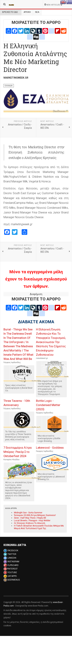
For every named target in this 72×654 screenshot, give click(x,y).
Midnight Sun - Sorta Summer (28, 512)
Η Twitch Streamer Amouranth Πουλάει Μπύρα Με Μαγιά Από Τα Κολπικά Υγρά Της (39, 527)
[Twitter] (21, 30)
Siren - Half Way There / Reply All (30, 518)
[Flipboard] (57, 30)
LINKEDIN (12, 558)
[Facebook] (14, 30)
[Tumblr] (39, 30)
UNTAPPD (12, 576)
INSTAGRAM (13, 561)
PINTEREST (12, 569)
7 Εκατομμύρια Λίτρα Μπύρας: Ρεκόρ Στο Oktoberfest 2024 (17, 452)
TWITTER (12, 554)
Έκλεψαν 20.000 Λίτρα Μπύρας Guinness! (35, 515)
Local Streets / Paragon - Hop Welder (32, 520)
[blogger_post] (51, 30)
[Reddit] (63, 30)
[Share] (8, 30)
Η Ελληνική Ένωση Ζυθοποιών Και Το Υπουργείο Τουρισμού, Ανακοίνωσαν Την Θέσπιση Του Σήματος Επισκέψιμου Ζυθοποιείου (51, 342)
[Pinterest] (45, 30)
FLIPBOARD (13, 565)
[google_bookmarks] (42, 36)
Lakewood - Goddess (50, 447)
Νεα (37, 12)
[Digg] (36, 36)
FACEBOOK (13, 550)
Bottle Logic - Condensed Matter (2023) (48, 405)
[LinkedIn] (27, 30)
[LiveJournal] (33, 30)
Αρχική (27, 12)
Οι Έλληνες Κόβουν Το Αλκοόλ (29, 523)
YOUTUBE (12, 572)
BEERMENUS (14, 580)
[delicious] (30, 36)
